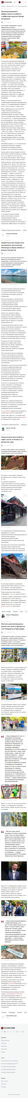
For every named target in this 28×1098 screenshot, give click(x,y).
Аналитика (4, 1046)
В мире (3, 1052)
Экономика (4, 1049)
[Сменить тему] (20, 2)
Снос (21, 611)
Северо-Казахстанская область (11, 230)
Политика (3, 1043)
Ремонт (4, 1012)
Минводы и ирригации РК (10, 424)
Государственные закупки (8, 1072)
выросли (23, 417)
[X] (14, 22)
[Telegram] (8, 22)
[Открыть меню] (25, 2)
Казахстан (24, 424)
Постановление (6, 411)
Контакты (3, 1084)
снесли (12, 594)
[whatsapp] (5, 22)
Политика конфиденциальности (9, 1063)
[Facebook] (11, 22)
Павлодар (12, 1012)
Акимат (19, 1012)
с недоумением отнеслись (14, 994)
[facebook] (11, 1031)
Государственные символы (8, 1066)
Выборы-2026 (10, 6)
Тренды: (3, 6)
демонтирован (5, 606)
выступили (11, 983)
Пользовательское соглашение (9, 1060)
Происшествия (5, 1040)
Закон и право (6, 611)
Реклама (3, 1087)
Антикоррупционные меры (8, 1069)
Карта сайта (4, 1081)
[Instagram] (2, 22)
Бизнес (15, 611)
